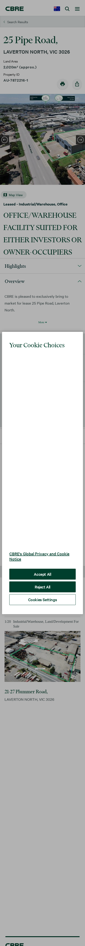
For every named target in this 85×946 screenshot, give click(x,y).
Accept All (42, 560)
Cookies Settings (42, 585)
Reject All (42, 573)
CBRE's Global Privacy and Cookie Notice (39, 542)
